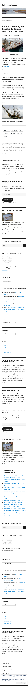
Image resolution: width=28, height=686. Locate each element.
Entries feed (7, 349)
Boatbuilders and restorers (18, 143)
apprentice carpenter (19, 149)
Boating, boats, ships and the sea (9, 144)
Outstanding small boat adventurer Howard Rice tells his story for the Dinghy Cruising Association (13, 504)
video (14, 151)
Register (6, 345)
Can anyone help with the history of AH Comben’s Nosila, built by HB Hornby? (14, 309)
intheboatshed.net (9, 5)
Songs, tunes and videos (8, 670)
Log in (5, 347)
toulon (10, 151)
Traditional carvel (16, 147)
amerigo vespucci (10, 149)
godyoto (10, 150)
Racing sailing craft (12, 146)
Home (4, 660)
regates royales (5, 151)
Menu (23, 5)
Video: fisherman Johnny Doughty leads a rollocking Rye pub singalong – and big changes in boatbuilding (15, 510)
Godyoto (6, 66)
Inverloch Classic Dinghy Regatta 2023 (14, 500)
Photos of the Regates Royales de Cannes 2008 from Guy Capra (13, 28)
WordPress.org (7, 352)
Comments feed (8, 350)
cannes (3, 150)
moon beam (20, 150)
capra (7, 150)
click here (4, 270)
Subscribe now (8, 199)
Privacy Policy (6, 673)
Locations (19, 144)
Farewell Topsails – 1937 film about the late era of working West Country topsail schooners (14, 493)
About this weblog (7, 663)
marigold (15, 150)
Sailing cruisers (8, 147)
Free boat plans (6, 666)
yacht (16, 151)
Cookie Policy (7, 680)
